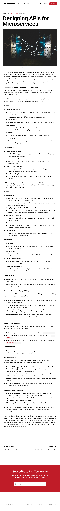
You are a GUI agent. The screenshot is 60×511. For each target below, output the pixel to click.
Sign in (45, 3)
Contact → (41, 504)
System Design (14, 13)
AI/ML (24, 3)
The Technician (9, 4)
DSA (28, 3)
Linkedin (23, 504)
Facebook (29, 504)
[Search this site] (41, 4)
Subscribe (53, 3)
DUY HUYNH (6, 13)
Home (19, 3)
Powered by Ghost (53, 504)
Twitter (35, 504)
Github (17, 504)
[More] (32, 4)
